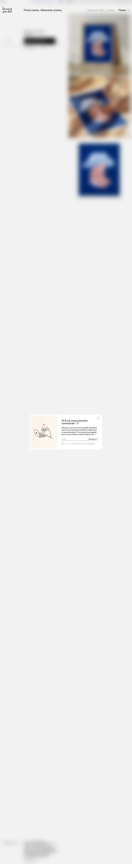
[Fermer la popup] (98, 418)
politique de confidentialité (84, 443)
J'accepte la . (79, 444)
